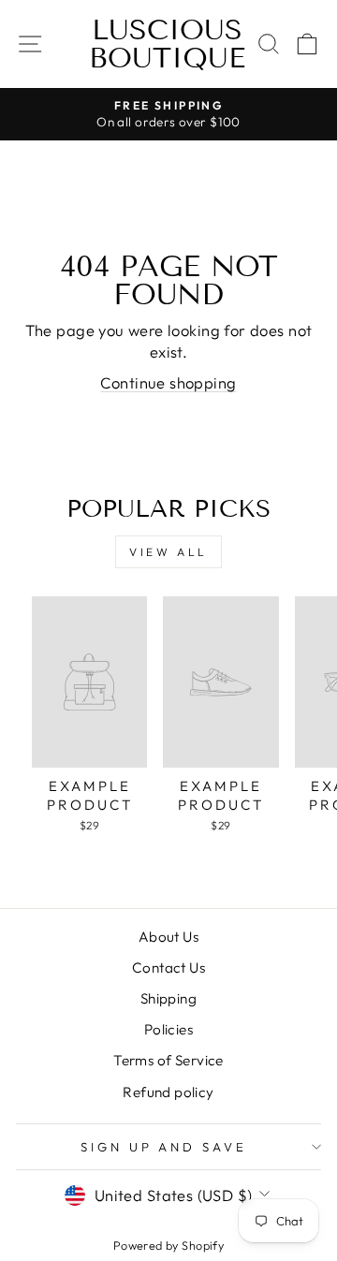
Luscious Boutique (167, 44)
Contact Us (168, 967)
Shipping (168, 998)
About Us (168, 937)
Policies (168, 1029)
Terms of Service (168, 1060)
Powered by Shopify (168, 1245)
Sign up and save (164, 1146)
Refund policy (168, 1092)
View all (168, 552)
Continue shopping (168, 382)
